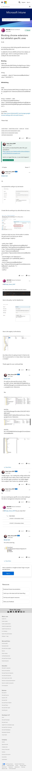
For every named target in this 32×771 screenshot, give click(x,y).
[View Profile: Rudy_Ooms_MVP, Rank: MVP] (3, 172)
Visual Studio (4, 734)
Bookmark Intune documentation (11, 589)
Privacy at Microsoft (5, 749)
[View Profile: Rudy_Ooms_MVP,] (4, 144)
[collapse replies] (16, 170)
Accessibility (4, 757)
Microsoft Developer (6, 719)
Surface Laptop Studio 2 (6, 623)
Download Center (5, 645)
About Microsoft (5, 744)
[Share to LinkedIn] (8, 611)
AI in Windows (4, 631)
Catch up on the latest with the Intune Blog (14, 593)
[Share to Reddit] (16, 611)
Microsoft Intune (6, 6)
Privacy (16, 765)
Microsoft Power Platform (6, 702)
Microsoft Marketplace (6, 729)
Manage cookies (23, 765)
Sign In (28, 2)
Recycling (23, 767)
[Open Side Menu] (2, 2)
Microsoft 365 (4, 700)
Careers (3, 742)
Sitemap (3, 765)
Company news (5, 747)
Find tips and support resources (11, 597)
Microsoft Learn (5, 722)
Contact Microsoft (10, 765)
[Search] (19, 2)
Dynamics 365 (4, 697)
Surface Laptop (4, 621)
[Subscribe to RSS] (21, 611)
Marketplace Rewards (6, 732)
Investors (3, 752)
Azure (3, 717)
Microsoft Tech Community (7, 727)
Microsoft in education (6, 668)
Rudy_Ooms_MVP (11, 143)
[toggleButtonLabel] (30, 7)
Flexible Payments (5, 660)
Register (23, 2)
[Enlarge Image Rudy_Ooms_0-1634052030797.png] (16, 222)
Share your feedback (8, 601)
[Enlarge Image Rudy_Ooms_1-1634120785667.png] (17, 445)
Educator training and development (8, 680)
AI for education (5, 685)
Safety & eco (17, 767)
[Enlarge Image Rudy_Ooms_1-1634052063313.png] (16, 195)
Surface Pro (4, 618)
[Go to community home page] (5, 2)
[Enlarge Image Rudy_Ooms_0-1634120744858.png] (17, 422)
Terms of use (4, 767)
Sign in (8, 573)
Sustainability (4, 759)
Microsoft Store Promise (6, 658)
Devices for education (6, 670)
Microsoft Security (5, 695)
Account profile (5, 643)
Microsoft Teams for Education (7, 673)
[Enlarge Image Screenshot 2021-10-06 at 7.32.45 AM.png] (16, 522)
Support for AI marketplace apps (8, 724)
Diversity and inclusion (6, 754)
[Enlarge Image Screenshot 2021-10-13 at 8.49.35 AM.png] (16, 315)
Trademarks (10, 767)
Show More (8, 467)
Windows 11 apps (5, 636)
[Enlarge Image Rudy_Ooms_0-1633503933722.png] (15, 549)
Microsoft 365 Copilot (6, 707)
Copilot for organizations (6, 626)
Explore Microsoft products (7, 633)
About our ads (4, 768)
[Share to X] (13, 611)
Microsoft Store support (6, 648)
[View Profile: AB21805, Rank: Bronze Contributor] (3, 30)
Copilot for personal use (6, 628)
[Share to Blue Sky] (18, 611)
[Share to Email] (24, 611)
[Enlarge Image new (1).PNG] (16, 343)
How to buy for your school (7, 678)
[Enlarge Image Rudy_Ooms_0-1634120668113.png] (17, 401)
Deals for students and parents (8, 683)
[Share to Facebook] (11, 611)
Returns (3, 650)
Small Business (4, 710)
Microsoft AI (4, 692)
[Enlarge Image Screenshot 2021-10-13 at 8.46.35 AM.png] (16, 293)
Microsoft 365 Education (6, 675)
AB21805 (8, 29)
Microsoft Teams (5, 705)
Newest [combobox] (27, 167)
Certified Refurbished (6, 655)
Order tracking (4, 653)
